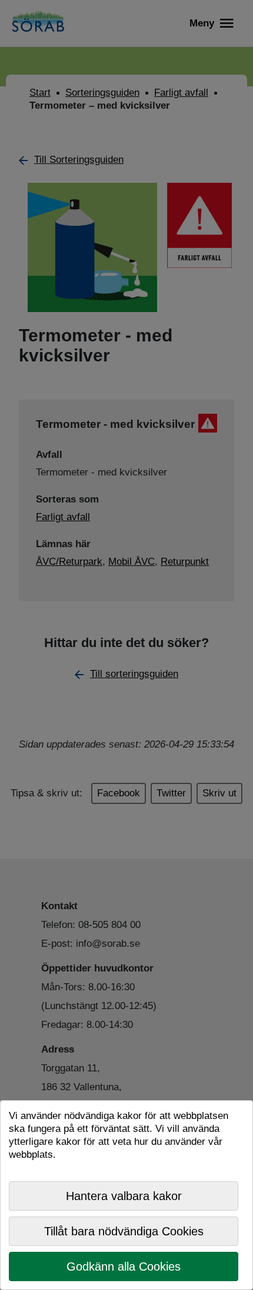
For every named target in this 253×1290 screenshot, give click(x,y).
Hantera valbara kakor (124, 1196)
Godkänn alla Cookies (123, 1266)
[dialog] (126, 1195)
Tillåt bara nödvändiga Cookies (124, 1231)
